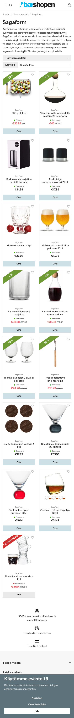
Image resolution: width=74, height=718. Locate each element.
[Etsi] (11, 5)
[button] (19, 131)
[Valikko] (5, 5)
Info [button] (19, 594)
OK (37, 710)
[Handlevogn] (69, 5)
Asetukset (37, 697)
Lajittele (10, 64)
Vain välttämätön (37, 704)
